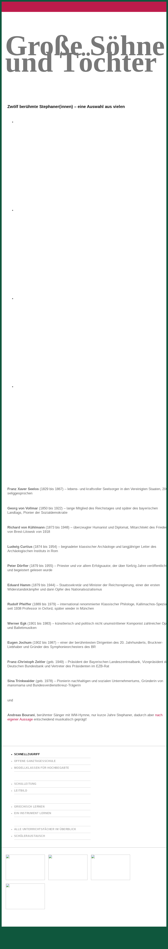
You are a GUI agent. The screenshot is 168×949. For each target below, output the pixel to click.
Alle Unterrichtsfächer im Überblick (45, 829)
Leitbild (20, 790)
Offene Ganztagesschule (35, 761)
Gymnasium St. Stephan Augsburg (84, 7)
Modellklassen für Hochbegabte (41, 767)
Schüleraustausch (29, 836)
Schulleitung (25, 783)
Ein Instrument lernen (32, 813)
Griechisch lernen (29, 806)
